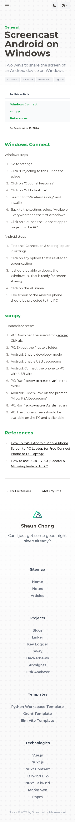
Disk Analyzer (38, 672)
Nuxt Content (37, 769)
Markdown (37, 790)
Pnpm (37, 797)
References (19, 118)
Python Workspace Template (37, 707)
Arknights (37, 665)
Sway (37, 651)
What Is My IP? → (51, 491)
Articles (37, 596)
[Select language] (65, 5)
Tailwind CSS (37, 776)
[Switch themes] (55, 5)
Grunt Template (37, 714)
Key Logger (37, 644)
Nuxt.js (37, 762)
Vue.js (37, 755)
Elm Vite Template (37, 721)
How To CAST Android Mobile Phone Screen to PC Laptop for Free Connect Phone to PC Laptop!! (40, 448)
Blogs (37, 630)
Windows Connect (24, 104)
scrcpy (63, 335)
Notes (37, 589)
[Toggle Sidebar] (7, 5)
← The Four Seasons (19, 491)
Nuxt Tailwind (37, 783)
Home (37, 582)
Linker (37, 637)
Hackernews (37, 658)
